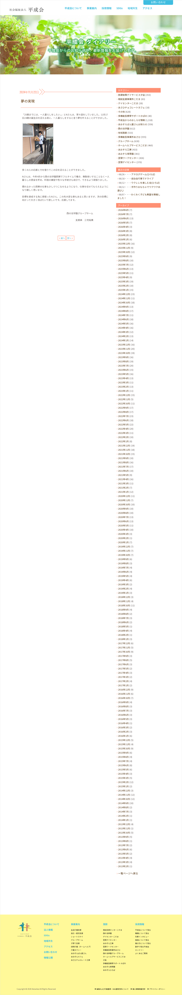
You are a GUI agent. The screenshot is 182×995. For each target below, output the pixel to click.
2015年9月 (123, 752)
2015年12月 (124, 740)
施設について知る (142, 940)
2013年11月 (124, 828)
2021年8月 (123, 462)
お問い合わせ (158, 2)
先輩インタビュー (142, 936)
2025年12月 (124, 243)
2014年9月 (123, 803)
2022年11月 (124, 399)
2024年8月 (123, 310)
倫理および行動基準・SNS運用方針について (112, 989)
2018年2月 (123, 634)
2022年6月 (123, 420)
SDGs (120, 8)
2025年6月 (123, 268)
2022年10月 (124, 403)
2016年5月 (123, 719)
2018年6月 (123, 622)
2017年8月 (123, 660)
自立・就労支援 (77, 933)
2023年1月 (123, 390)
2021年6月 (123, 470)
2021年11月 (124, 449)
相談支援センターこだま (112, 930)
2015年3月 (123, 777)
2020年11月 (124, 500)
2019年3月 (123, 584)
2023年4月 (123, 378)
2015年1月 (123, 786)
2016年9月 (123, 702)
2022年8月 (123, 411)
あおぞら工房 (124, 149)
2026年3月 (123, 231)
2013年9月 (123, 836)
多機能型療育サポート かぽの (114, 963)
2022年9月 (123, 407)
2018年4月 (123, 630)
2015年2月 (123, 782)
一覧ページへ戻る (128, 873)
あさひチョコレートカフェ (131, 107)
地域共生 (133, 8)
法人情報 (48, 929)
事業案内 (92, 8)
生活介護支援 (76, 930)
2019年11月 (124, 550)
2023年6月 (123, 369)
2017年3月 (123, 676)
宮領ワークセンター (128, 158)
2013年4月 (123, 857)
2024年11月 (124, 298)
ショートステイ (77, 936)
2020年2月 (123, 538)
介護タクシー (76, 950)
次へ (69, 238)
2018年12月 (124, 597)
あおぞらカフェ (77, 956)
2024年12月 (124, 294)
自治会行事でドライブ (142, 178)
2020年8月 (123, 512)
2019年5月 (123, 575)
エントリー (139, 950)
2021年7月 (123, 466)
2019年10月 (124, 554)
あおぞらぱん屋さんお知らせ (132, 124)
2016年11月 (124, 693)
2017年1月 (123, 685)
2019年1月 (123, 592)
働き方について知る (143, 943)
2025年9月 (123, 256)
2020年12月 (124, 496)
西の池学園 (123, 128)
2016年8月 (123, 706)
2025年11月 (124, 247)
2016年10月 (124, 698)
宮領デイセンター (127, 162)
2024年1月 (123, 340)
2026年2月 (123, 235)
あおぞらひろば (109, 970)
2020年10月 (124, 504)
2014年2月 (123, 815)
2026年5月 (123, 222)
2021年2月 (123, 487)
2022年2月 (123, 437)
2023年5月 (123, 374)
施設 (105, 924)
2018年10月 (124, 605)
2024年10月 (124, 302)
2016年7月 (123, 710)
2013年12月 (124, 824)
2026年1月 (123, 239)
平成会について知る (143, 930)
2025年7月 (123, 264)
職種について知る (142, 933)
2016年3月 (123, 727)
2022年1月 (123, 441)
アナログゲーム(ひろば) (143, 174)
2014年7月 (123, 811)
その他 (121, 111)
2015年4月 (123, 773)
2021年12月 (124, 445)
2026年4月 (123, 226)
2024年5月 (123, 323)
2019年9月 (123, 559)
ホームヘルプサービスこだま (132, 145)
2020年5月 (123, 525)
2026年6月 (123, 218)
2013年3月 (123, 862)
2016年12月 (124, 689)
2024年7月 (123, 315)
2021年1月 (123, 491)
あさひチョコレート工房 (80, 960)
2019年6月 (123, 571)
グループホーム (125, 141)
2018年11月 (124, 601)
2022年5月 (123, 424)
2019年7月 (123, 567)
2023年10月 (124, 353)
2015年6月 (123, 765)
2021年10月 (124, 453)
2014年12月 (124, 790)
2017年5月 (123, 668)
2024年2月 (123, 336)
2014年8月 (123, 807)
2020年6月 (123, 521)
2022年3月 (123, 432)
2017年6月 (123, 664)
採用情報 (107, 8)
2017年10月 (124, 651)
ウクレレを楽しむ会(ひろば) (145, 182)
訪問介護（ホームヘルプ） (81, 946)
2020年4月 (123, 529)
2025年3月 (123, 281)
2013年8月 (123, 841)
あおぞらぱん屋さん (79, 953)
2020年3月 (123, 533)
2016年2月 (123, 731)
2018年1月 (123, 639)
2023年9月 (123, 357)
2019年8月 (123, 563)
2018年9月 (123, 609)
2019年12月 (124, 546)
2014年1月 (123, 820)
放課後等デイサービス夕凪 (131, 94)
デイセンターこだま (128, 103)
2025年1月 (123, 289)
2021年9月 (123, 458)
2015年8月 (123, 756)
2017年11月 (124, 647)
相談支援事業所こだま (129, 99)
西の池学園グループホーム (113, 953)
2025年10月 (124, 252)
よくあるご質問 (141, 953)
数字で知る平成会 (142, 946)
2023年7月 (123, 365)
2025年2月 (123, 285)
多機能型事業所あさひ (129, 136)
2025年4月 (123, 277)
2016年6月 (123, 714)
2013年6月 (123, 849)
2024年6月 (123, 319)
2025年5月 (123, 273)
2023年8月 (123, 361)
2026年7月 (123, 214)
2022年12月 (124, 395)
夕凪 (104, 960)
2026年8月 (123, 209)
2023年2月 (123, 386)
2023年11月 (124, 348)
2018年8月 (123, 613)
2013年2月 (123, 866)
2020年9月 (123, 508)
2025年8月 (123, 260)
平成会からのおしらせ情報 (131, 120)
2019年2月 (123, 588)
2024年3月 (123, 331)
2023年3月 (123, 382)
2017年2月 (123, 681)
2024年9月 (123, 306)
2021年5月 (123, 475)
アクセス (147, 8)
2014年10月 (124, 798)
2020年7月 (123, 517)
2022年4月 (123, 428)
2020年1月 (123, 542)
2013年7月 (123, 845)
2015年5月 (123, 769)
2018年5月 (123, 626)
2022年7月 (123, 416)
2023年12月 (124, 344)
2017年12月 (124, 643)
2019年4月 (123, 580)
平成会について (73, 8)
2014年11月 (124, 794)
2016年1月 (123, 735)
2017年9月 (123, 655)
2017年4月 (123, 672)
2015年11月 (124, 744)
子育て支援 (75, 943)
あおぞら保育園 (126, 153)
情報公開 (48, 957)
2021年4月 (123, 479)
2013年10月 (124, 832)
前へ (63, 238)
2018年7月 (123, 618)
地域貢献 (122, 132)
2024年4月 (123, 327)
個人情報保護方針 (138, 989)
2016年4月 (123, 723)
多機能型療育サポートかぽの (132, 115)
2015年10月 (124, 748)
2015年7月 (123, 761)
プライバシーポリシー (157, 989)
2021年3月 (123, 483)
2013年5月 (123, 853)
